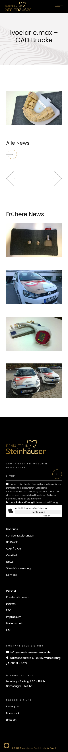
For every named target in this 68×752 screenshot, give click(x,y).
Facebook (12, 713)
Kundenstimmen (17, 597)
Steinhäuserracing (18, 568)
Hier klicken (38, 511)
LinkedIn (11, 719)
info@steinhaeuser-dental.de (30, 652)
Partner (11, 590)
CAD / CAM (13, 548)
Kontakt (11, 575)
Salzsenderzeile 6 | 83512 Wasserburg (35, 658)
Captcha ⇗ (52, 515)
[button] (6, 745)
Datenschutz (15, 623)
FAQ (8, 610)
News (9, 562)
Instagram (13, 706)
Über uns (12, 529)
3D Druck (12, 542)
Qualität (11, 555)
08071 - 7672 (18, 663)
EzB (8, 630)
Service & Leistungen (20, 535)
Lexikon (11, 604)
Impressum (13, 617)
